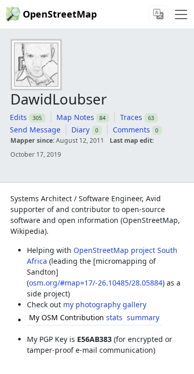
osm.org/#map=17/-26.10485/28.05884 (95, 283)
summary (143, 317)
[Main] (181, 14)
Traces (131, 117)
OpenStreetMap (60, 14)
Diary (80, 129)
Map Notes (75, 117)
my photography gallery (104, 304)
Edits (18, 117)
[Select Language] (158, 14)
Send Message (35, 129)
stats (114, 317)
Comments (131, 129)
